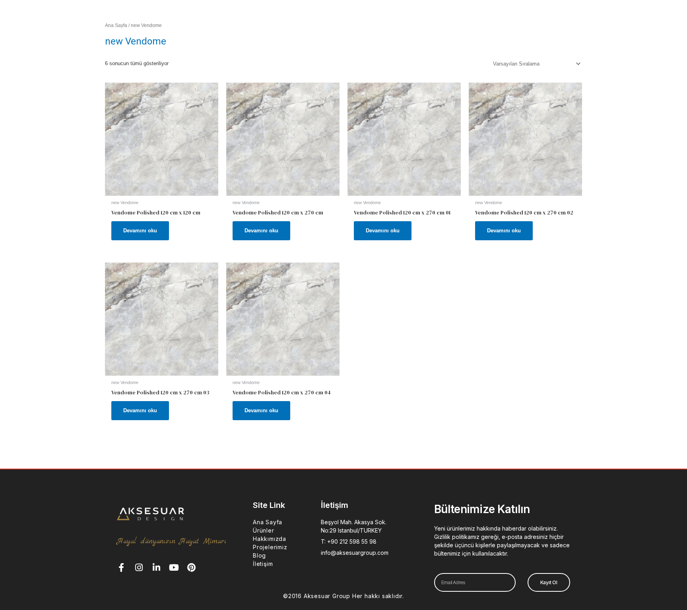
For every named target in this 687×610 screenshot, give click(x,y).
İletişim (263, 563)
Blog (259, 555)
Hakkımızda (269, 538)
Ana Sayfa (116, 25)
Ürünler (263, 530)
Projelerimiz (270, 547)
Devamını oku (140, 231)
